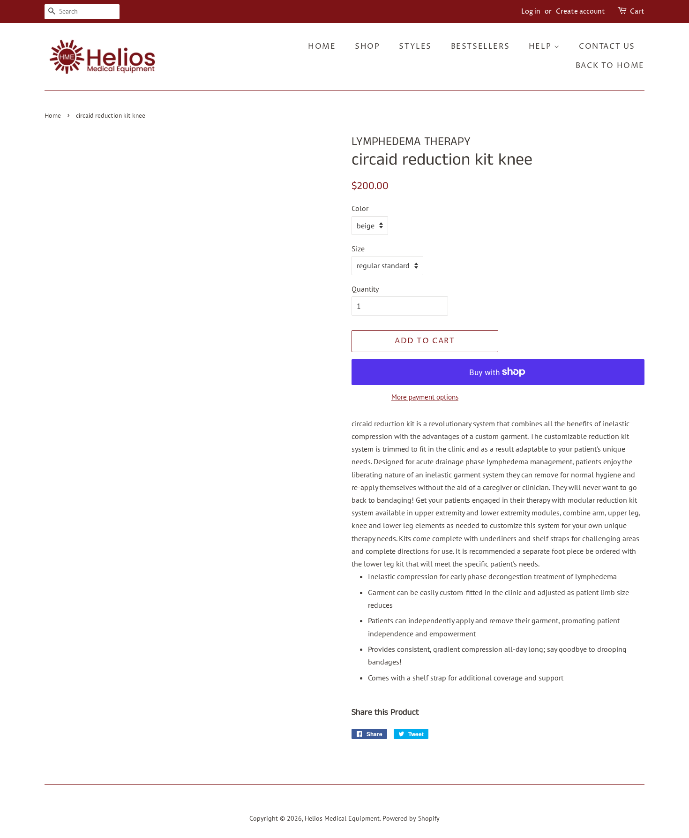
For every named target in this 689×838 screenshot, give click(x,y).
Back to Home (610, 65)
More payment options (424, 397)
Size (358, 248)
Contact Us (607, 46)
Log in (530, 11)
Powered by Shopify (411, 818)
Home (322, 46)
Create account (580, 11)
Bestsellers (480, 46)
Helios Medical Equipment (342, 818)
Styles (415, 46)
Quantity (365, 289)
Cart (637, 11)
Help (541, 46)
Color (360, 208)
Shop (367, 46)
